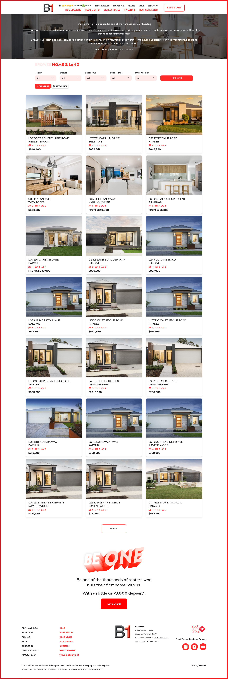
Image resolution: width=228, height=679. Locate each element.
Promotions (118, 6)
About (141, 6)
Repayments (61, 86)
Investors (129, 9)
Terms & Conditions (69, 655)
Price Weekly (142, 72)
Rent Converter (148, 9)
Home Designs (73, 9)
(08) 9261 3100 (152, 641)
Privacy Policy (29, 655)
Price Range (116, 72)
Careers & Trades (30, 650)
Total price (43, 86)
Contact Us (153, 6)
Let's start (174, 7)
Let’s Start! (114, 603)
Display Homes (112, 9)
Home (62, 628)
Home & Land (92, 9)
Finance (131, 6)
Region (38, 72)
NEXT (114, 528)
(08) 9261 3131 (161, 638)
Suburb (64, 72)
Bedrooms (90, 72)
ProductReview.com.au (75, 5)
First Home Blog (102, 6)
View (54, 124)
